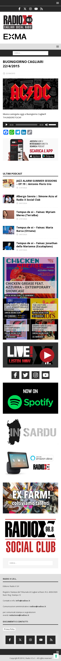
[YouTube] (46, 375)
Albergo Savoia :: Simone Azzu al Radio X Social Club (36, 198)
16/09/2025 (39, 337)
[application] (30, 125)
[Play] (6, 124)
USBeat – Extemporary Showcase (12, 327)
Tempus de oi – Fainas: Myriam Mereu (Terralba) (35, 213)
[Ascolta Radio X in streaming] (30, 366)
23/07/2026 (23, 250)
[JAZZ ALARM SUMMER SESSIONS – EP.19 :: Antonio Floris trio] (8, 183)
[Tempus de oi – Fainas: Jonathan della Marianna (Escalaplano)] (8, 246)
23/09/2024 (29, 295)
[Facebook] (19, 9)
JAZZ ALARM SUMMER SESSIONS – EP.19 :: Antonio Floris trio (36, 182)
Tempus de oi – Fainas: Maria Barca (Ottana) (34, 229)
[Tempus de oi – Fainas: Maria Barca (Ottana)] (8, 230)
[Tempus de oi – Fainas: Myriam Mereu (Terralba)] (8, 214)
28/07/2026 (23, 203)
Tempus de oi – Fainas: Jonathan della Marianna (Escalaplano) (36, 244)
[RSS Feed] (41, 9)
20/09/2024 (39, 316)
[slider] (53, 124)
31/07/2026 (23, 188)
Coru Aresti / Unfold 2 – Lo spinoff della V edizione (16, 307)
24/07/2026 (23, 234)
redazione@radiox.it (19, 615)
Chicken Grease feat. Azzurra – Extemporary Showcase (28, 287)
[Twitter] (25, 9)
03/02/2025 (11, 337)
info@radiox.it (23, 600)
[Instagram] (30, 9)
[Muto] (46, 124)
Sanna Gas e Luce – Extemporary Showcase (43, 327)
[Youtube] (36, 9)
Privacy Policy (9, 629)
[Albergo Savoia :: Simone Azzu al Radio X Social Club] (8, 199)
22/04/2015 (10, 73)
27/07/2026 (23, 219)
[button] (57, 3)
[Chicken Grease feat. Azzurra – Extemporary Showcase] (30, 277)
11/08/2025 (11, 316)
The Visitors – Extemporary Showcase (40, 307)
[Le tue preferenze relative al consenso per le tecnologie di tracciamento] (56, 656)
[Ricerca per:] (30, 53)
